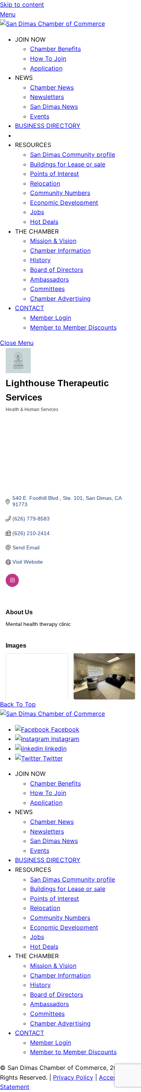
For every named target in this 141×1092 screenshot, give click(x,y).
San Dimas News (54, 106)
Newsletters (47, 96)
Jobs (37, 212)
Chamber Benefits (55, 48)
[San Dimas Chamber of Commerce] (52, 23)
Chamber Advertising (60, 298)
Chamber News (52, 87)
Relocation (45, 183)
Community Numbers (60, 192)
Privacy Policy (73, 1077)
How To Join (48, 58)
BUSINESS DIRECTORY (47, 125)
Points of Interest (54, 173)
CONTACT (29, 308)
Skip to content (22, 4)
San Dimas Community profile (72, 154)
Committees (47, 288)
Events (39, 116)
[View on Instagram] (12, 585)
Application (46, 68)
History (40, 260)
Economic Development (64, 202)
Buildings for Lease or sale (67, 164)
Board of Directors (56, 269)
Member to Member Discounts (73, 327)
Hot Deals (44, 221)
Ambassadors (49, 279)
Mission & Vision (53, 240)
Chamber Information (60, 250)
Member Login (50, 317)
